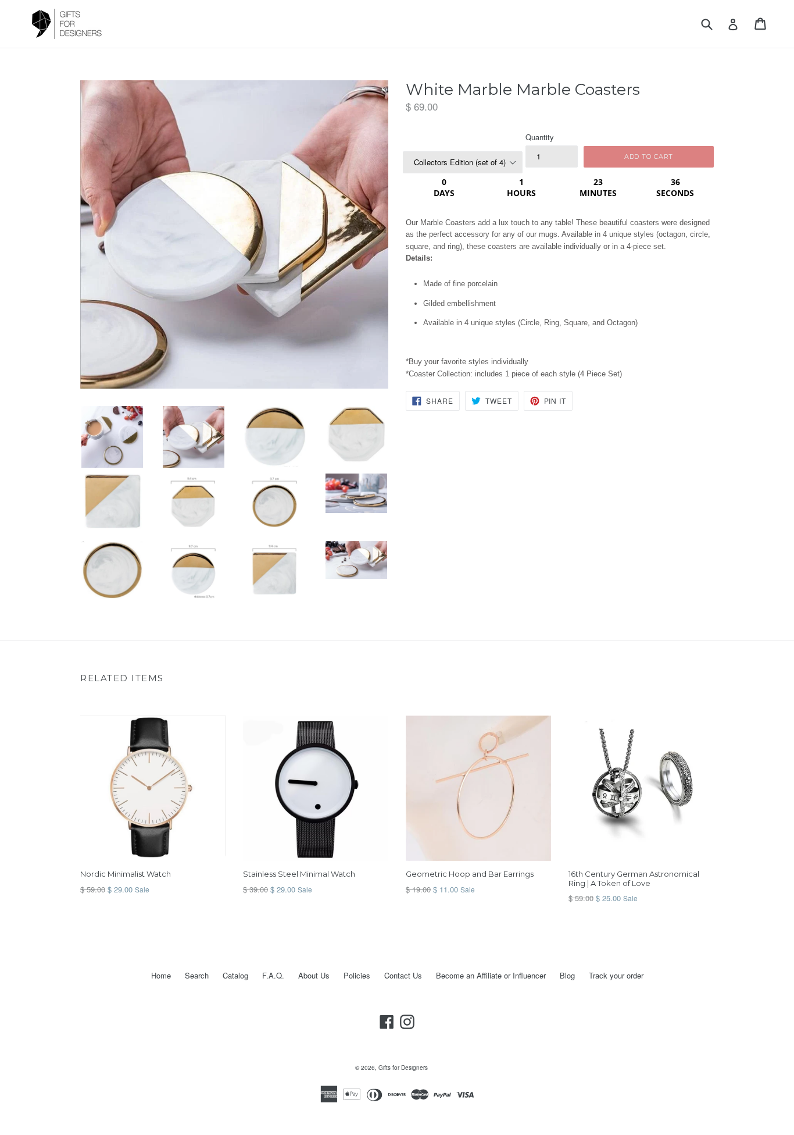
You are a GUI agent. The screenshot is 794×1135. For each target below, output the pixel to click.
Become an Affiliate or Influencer (491, 975)
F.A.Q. (273, 975)
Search (197, 975)
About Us (314, 975)
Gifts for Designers (403, 1067)
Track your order (616, 975)
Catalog (235, 975)
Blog (567, 975)
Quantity (539, 137)
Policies (357, 975)
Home (161, 975)
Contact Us (403, 975)
